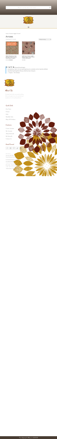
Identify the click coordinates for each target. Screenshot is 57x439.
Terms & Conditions (14, 165)
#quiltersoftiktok (43, 69)
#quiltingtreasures (26, 69)
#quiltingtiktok (16, 71)
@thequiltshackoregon (19, 67)
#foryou (22, 71)
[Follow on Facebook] (7, 148)
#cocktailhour (11, 69)
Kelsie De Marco (15, 168)
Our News (8, 109)
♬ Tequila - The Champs (14, 72)
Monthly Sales (9, 117)
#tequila (33, 71)
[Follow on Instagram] (10, 148)
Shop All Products (10, 119)
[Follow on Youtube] (20, 148)
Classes (7, 111)
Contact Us (9, 139)
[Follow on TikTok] (17, 148)
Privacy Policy (8, 165)
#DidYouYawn (27, 71)
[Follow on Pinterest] (14, 148)
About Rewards (10, 133)
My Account (9, 131)
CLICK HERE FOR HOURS (10, 161)
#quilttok (10, 71)
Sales (7, 114)
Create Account (10, 128)
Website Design (8, 168)
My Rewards (9, 136)
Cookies (19, 165)
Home (7, 33)
